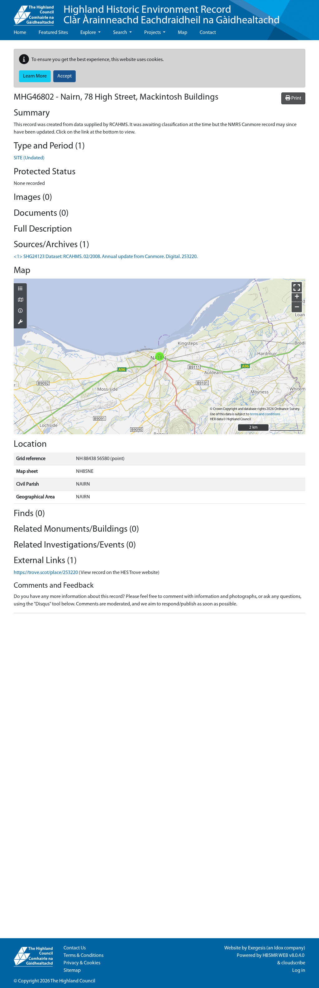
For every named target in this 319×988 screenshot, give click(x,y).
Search (120, 32)
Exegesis (256, 948)
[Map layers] (20, 289)
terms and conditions (265, 414)
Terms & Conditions (83, 955)
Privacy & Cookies (82, 963)
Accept (64, 76)
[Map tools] (20, 322)
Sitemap (72, 970)
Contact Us (75, 948)
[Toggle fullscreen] (297, 287)
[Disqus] (159, 696)
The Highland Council (72, 981)
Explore (88, 32)
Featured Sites (53, 32)
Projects (153, 32)
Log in (298, 970)
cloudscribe (293, 963)
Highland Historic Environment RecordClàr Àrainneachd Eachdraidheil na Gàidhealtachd (172, 15)
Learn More (35, 76)
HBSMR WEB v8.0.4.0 (284, 955)
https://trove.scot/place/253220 (46, 572)
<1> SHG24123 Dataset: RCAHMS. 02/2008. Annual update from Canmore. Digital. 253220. (106, 256)
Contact (208, 32)
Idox (278, 948)
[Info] (20, 311)
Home (20, 32)
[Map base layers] (20, 300)
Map (182, 32)
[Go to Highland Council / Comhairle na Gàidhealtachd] (34, 12)
